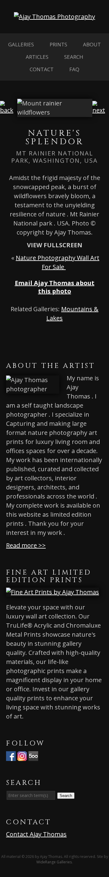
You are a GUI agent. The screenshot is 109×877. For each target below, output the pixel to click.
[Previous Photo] (8, 110)
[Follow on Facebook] (11, 756)
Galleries (21, 44)
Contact (42, 69)
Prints (58, 44)
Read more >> (26, 545)
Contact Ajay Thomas (36, 834)
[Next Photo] (100, 110)
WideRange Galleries (54, 862)
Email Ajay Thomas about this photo (54, 287)
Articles (37, 56)
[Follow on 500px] (33, 756)
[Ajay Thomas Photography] (54, 16)
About (92, 44)
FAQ (74, 69)
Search (73, 56)
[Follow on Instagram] (22, 756)
